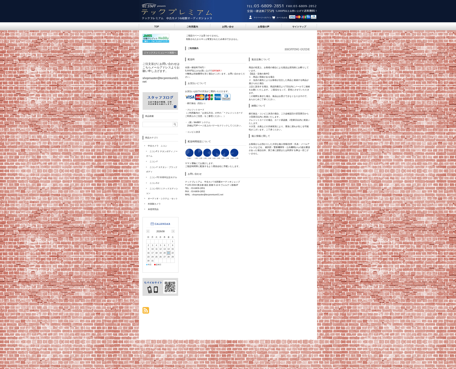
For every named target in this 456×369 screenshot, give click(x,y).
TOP (156, 26)
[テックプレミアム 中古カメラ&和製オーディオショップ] (175, 21)
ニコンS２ (155, 183)
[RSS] (145, 311)
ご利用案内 (192, 26)
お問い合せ (228, 26)
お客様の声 (263, 26)
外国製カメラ (154, 204)
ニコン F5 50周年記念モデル (164, 177)
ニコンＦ (154, 161)
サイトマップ (299, 26)
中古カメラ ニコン (157, 146)
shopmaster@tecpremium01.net (207, 194)
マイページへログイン (262, 18)
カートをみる (282, 18)
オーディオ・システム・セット (163, 198)
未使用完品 (153, 209)
